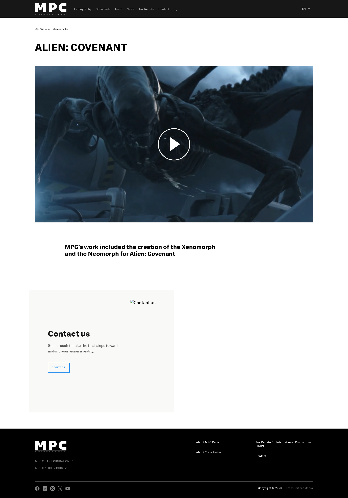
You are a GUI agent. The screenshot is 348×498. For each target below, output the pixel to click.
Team (118, 9)
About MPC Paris (207, 442)
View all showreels (54, 29)
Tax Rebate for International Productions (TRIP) (284, 444)
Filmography (82, 9)
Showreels (103, 9)
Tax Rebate (146, 9)
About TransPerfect (209, 452)
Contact (163, 9)
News (130, 9)
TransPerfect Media (299, 488)
